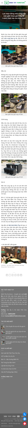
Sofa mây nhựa (18, 421)
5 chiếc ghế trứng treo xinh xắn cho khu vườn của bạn (16, 337)
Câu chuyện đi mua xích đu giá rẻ (15, 326)
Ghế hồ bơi (4, 423)
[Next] (25, 258)
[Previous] (2, 258)
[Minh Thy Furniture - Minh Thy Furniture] (15, 2)
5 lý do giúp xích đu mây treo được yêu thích (16, 342)
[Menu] (2, 3)
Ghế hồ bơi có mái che (7, 426)
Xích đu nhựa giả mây (14, 423)
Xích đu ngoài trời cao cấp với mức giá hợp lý (16, 332)
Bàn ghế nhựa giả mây (7, 421)
